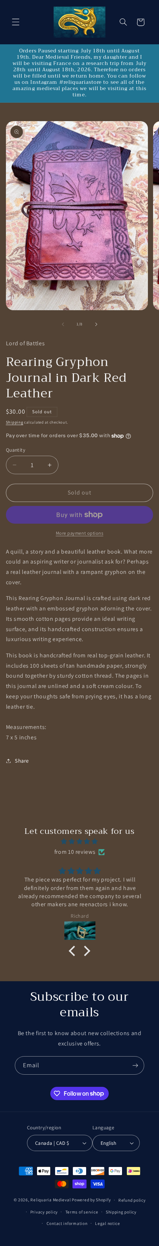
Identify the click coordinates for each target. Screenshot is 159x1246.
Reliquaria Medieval (50, 1199)
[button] (15, 22)
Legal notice (107, 1223)
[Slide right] (96, 324)
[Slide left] (63, 324)
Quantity (15, 449)
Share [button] (22, 760)
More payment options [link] (80, 533)
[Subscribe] (135, 1065)
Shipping (14, 422)
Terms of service (81, 1212)
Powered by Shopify (91, 1199)
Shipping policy (121, 1212)
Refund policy (132, 1200)
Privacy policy (44, 1212)
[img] (79, 841)
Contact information (67, 1223)
